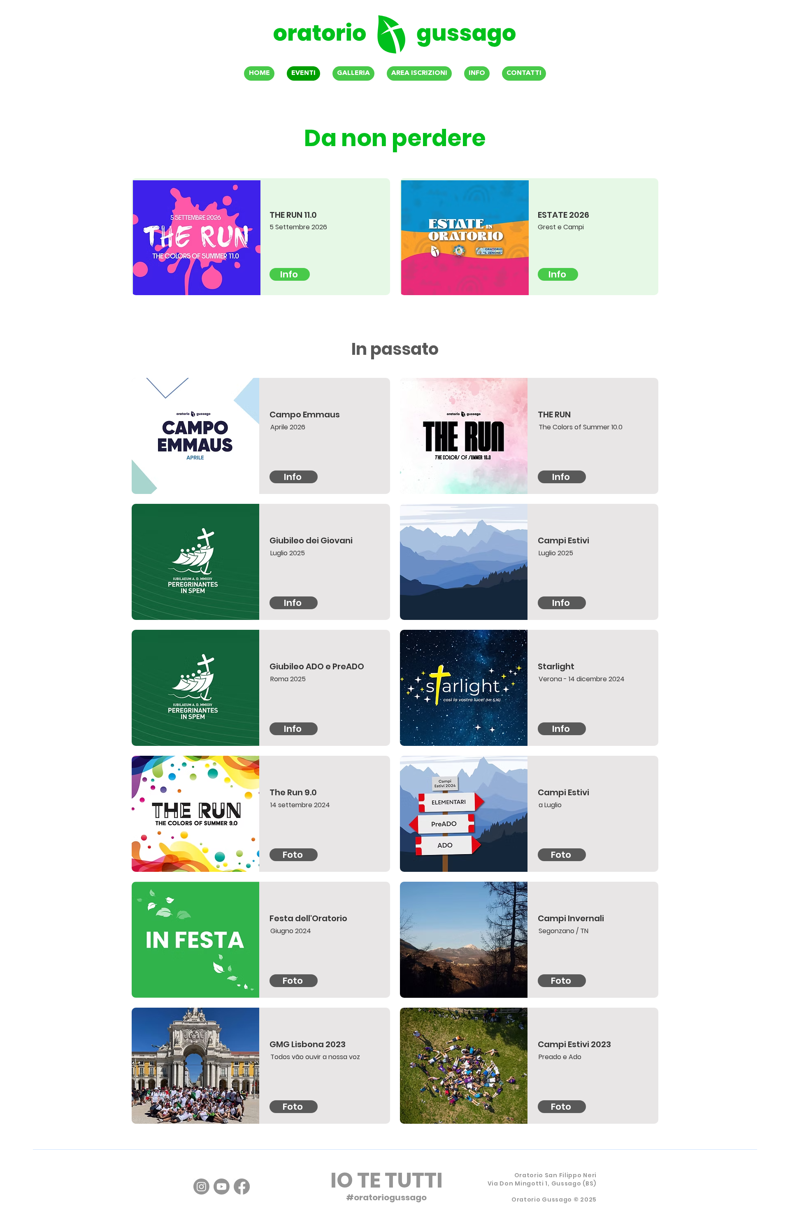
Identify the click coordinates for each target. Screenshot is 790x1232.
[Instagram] (201, 1186)
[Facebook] (242, 1186)
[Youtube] (222, 1186)
